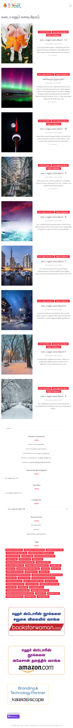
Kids (11, 568)
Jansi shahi (43, 562)
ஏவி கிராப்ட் (36, 529)
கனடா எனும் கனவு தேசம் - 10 (53, 128)
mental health (15, 571)
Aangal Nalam (14, 550)
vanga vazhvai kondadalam (20, 593)
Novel (11, 578)
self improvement (33, 581)
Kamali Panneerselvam (37, 565)
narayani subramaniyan (18, 575)
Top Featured (44, 32)
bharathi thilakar (35, 550)
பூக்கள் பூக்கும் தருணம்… (39, 449)
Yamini (31, 596)
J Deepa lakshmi (15, 565)
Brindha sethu (55, 550)
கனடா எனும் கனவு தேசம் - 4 (53, 396)
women (54, 593)
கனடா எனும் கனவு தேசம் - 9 (53, 173)
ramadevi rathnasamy (43, 578)
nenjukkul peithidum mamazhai (47, 575)
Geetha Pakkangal (45, 556)
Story (11, 587)
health (12, 559)
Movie (44, 571)
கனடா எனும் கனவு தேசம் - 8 (53, 216)
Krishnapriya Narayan (28, 568)
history (25, 559)
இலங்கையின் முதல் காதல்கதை (36, 534)
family (27, 556)
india (38, 559)
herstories (50, 43)
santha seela (14, 581)
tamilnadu (37, 587)
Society (32, 584)
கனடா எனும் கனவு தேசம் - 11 (53, 39)
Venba (41, 593)
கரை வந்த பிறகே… (39, 444)
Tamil (23, 587)
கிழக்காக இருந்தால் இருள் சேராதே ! (40, 462)
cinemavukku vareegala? (41, 553)
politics (24, 578)
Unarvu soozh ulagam (18, 590)
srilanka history (50, 584)
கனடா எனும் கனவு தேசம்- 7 (53, 261)
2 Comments (53, 102)
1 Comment (53, 55)
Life (46, 568)
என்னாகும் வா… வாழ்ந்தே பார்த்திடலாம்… (40, 458)
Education (13, 556)
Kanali (56, 565)
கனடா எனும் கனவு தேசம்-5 (53, 351)
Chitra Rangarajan (17, 553)
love (56, 568)
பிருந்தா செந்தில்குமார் (53, 35)
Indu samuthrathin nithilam (20, 562)
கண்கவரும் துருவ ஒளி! (53, 79)
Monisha (31, 571)
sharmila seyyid (15, 584)
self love (52, 581)
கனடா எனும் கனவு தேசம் (60, 32)
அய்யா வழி (43, 596)
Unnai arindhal (40, 590)
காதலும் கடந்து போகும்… (43, 453)
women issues (15, 596)
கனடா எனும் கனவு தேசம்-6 (53, 305)
